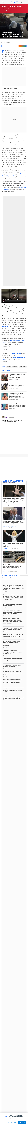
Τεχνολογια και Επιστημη (9, 526)
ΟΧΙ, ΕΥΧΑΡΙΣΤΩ (12, 1122)
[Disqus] (14, 434)
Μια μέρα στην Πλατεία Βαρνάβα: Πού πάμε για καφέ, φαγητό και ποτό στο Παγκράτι (13, 699)
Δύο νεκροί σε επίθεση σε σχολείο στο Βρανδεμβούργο (12, 605)
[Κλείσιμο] (26, 6)
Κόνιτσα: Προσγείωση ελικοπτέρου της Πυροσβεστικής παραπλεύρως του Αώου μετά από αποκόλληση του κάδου (13, 587)
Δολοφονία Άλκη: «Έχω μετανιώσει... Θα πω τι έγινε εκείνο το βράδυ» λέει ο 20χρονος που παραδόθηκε (17, 395)
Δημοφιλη (10, 582)
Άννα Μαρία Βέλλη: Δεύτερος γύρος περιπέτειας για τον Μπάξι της (13, 635)
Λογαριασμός (26, 2)
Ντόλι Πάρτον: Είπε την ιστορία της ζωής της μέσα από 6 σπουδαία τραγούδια (13, 545)
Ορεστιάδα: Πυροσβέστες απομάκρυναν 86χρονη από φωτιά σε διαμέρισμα (12, 652)
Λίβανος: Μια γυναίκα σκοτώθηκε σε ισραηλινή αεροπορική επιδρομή (13, 629)
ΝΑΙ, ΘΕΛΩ (22, 1122)
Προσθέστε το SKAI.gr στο (13, 46)
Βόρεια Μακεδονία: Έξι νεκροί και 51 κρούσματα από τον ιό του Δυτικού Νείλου (13, 673)
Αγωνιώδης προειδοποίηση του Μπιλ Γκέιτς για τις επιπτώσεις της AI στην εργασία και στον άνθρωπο (13, 523)
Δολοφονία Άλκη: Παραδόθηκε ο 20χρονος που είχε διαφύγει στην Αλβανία (17, 405)
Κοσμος (5, 571)
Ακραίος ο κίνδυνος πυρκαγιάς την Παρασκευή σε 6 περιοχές (11, 7)
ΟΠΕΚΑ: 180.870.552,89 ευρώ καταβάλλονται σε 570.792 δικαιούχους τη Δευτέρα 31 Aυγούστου (11, 643)
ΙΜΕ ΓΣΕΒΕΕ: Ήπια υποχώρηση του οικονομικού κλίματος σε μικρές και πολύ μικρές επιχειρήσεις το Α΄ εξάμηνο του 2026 (13, 682)
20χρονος (4, 326)
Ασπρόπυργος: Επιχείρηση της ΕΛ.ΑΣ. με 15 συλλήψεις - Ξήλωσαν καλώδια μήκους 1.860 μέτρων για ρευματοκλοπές (12, 621)
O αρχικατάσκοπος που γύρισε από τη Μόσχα (12, 659)
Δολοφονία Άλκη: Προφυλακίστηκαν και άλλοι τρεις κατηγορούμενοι (17, 385)
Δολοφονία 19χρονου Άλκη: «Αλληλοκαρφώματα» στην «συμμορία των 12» (17, 376)
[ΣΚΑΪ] (14, 2)
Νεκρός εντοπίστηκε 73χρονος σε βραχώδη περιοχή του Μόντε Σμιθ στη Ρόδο (12, 690)
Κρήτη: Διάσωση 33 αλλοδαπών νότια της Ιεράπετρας (12, 666)
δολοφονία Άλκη (12, 366)
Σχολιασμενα (18, 582)
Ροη (4, 582)
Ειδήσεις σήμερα (15, 353)
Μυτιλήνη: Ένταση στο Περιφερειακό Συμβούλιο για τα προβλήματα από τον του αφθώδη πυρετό (13, 612)
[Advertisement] (14, 469)
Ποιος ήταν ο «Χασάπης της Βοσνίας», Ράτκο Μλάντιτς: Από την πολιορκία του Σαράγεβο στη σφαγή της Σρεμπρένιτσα (13, 597)
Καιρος (22, 2)
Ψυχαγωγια (6, 548)
